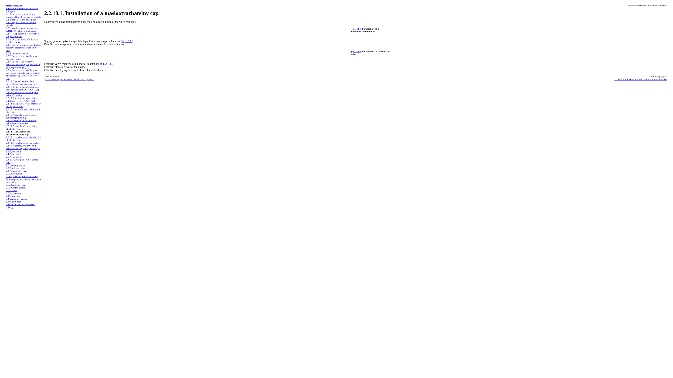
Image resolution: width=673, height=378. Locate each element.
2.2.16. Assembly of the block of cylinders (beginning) (21, 116)
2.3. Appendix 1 (13, 151)
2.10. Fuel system (14, 173)
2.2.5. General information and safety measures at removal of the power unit (23, 48)
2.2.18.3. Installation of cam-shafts (22, 143)
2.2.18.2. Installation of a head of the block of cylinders (640, 79)
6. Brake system (13, 201)
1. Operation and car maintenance (22, 8)
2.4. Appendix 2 (13, 154)
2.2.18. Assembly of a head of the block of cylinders (21, 127)
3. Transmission (13, 193)
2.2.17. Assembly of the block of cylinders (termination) (21, 122)
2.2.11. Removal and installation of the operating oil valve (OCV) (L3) (22, 88)
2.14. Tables (11, 190)
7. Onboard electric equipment (20, 204)
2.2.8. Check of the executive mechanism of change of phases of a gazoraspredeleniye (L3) (23, 64)
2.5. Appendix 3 (13, 157)
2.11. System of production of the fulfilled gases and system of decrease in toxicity (23, 179)
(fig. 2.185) (106, 63)
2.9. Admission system (16, 171)
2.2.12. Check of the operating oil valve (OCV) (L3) (22, 94)
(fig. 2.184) (127, 41)
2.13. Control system (16, 187)
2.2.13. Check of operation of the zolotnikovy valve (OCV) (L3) (21, 99)
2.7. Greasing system (15, 165)
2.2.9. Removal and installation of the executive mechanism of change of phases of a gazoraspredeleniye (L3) (23, 74)
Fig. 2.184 (356, 29)
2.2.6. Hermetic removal (17, 53)
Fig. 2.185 (356, 51)
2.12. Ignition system (16, 185)
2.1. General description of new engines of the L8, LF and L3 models (23, 15)
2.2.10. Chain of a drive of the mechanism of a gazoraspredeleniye (23, 82)
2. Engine (10, 11)
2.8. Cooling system (15, 168)
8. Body (9, 207)
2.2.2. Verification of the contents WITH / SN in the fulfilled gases (22, 29)
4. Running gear (13, 196)
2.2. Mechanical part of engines (21, 19)
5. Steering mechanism (16, 199)
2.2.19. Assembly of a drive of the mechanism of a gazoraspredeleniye (23, 147)
